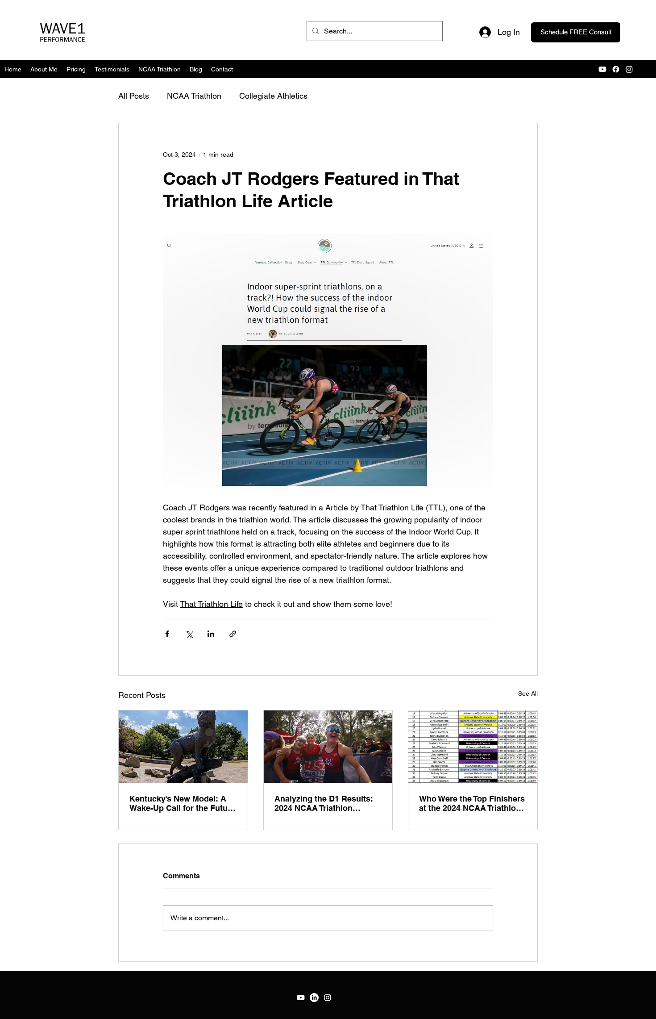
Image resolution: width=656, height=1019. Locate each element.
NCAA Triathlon (194, 95)
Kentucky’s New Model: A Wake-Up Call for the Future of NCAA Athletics (182, 803)
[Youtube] (300, 997)
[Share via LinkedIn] (211, 634)
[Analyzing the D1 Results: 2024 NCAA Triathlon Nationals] (328, 746)
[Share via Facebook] (167, 634)
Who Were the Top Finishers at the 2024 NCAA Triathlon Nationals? (472, 803)
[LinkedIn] (314, 997)
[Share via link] (232, 634)
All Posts (133, 95)
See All (528, 693)
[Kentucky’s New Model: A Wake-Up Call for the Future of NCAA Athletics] (183, 746)
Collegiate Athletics (273, 95)
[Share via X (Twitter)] (189, 634)
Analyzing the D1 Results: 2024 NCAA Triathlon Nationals (323, 803)
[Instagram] (327, 997)
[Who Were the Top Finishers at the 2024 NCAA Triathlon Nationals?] (472, 746)
